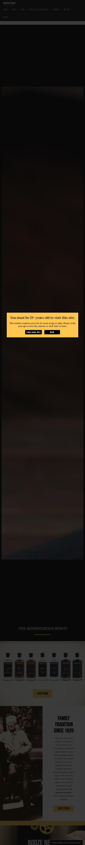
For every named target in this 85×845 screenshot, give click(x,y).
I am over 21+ (33, 332)
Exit (52, 332)
